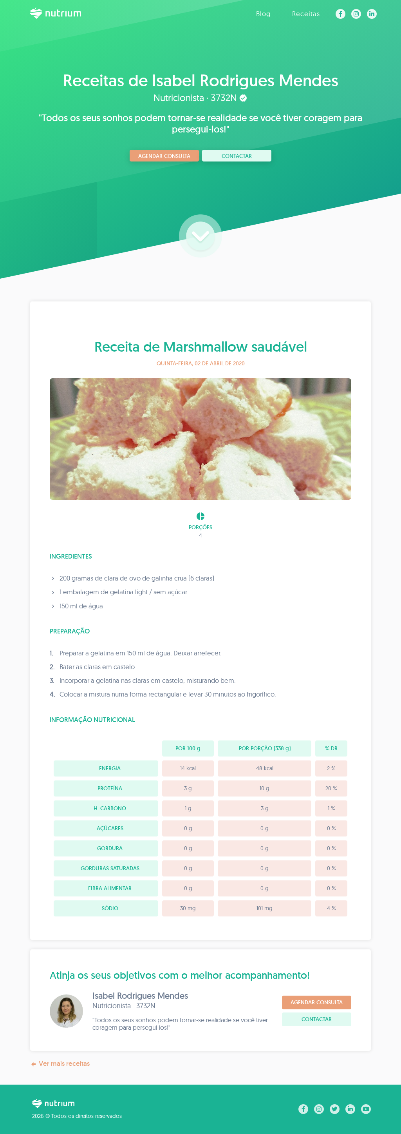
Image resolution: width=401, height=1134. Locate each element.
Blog (263, 13)
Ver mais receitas (64, 1063)
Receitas (306, 13)
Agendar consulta (164, 156)
